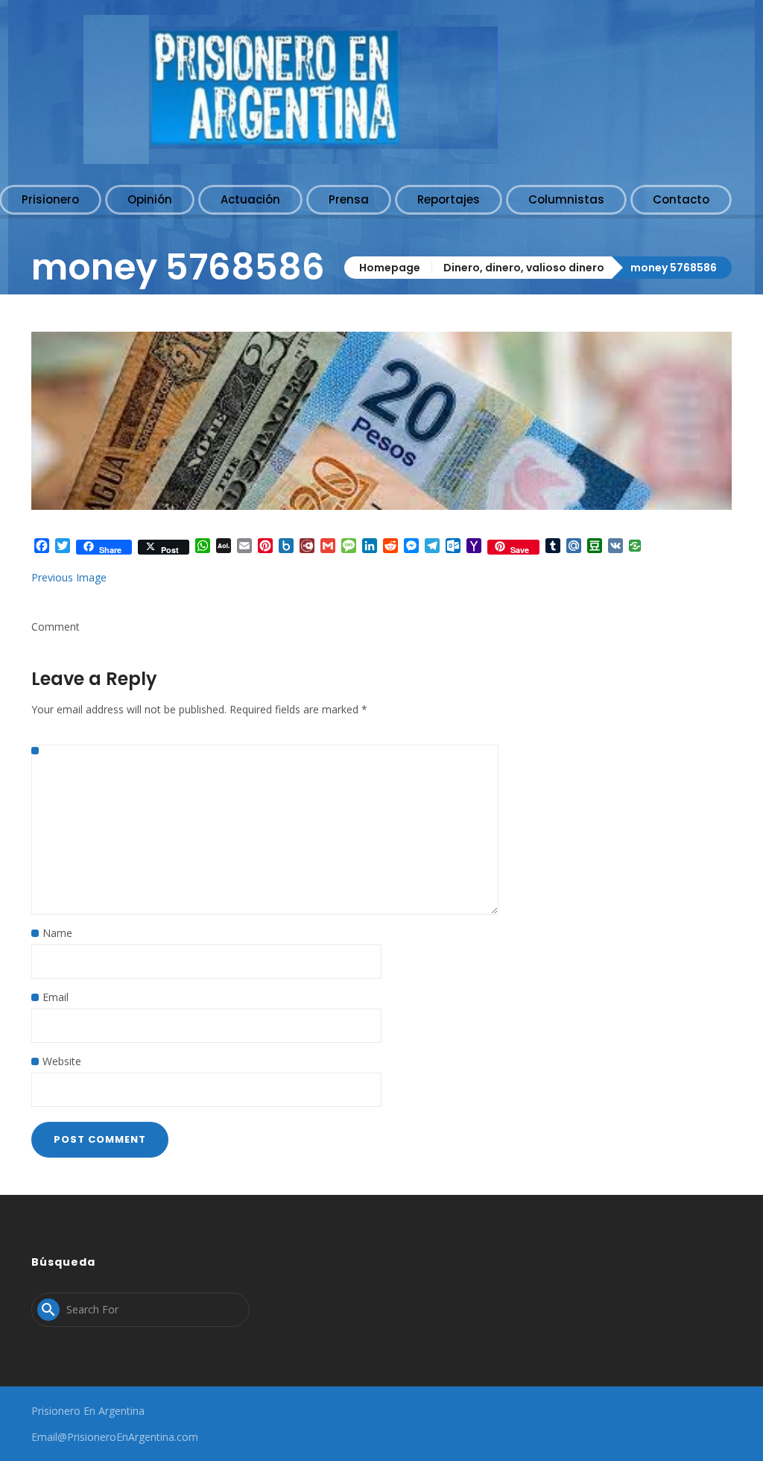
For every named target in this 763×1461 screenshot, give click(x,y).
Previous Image (69, 577)
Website (61, 1061)
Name (57, 933)
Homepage (389, 268)
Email (55, 997)
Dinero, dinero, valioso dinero (523, 268)
